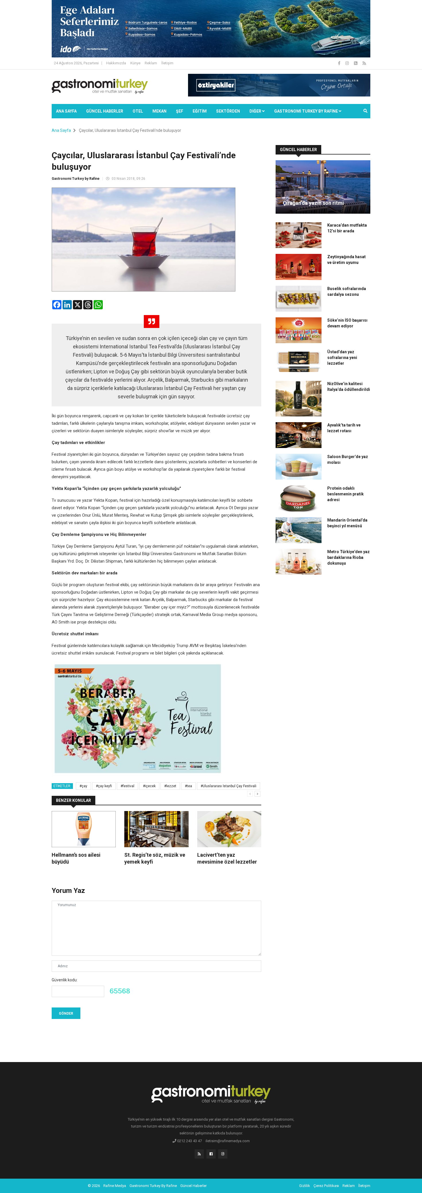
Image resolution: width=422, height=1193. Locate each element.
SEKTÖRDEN (228, 111)
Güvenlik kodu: (65, 980)
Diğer (255, 111)
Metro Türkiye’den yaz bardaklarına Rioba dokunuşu (348, 557)
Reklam (151, 63)
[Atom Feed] (356, 63)
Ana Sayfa (66, 111)
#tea (188, 786)
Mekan (159, 111)
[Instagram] (347, 63)
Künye (135, 63)
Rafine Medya (114, 1186)
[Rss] (199, 1154)
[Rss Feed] (364, 63)
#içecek (149, 786)
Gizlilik (304, 1186)
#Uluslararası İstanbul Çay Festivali (228, 786)
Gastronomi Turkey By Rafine (153, 1186)
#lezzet (170, 786)
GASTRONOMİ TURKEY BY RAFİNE (306, 111)
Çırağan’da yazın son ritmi (313, 203)
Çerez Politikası (326, 1186)
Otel (138, 111)
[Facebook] (339, 63)
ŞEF (179, 111)
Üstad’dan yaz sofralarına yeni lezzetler (342, 358)
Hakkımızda (116, 63)
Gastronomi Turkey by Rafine (76, 179)
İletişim (167, 63)
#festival (127, 786)
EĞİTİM (200, 111)
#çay (83, 786)
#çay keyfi (104, 786)
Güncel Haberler (104, 111)
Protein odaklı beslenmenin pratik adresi (345, 494)
